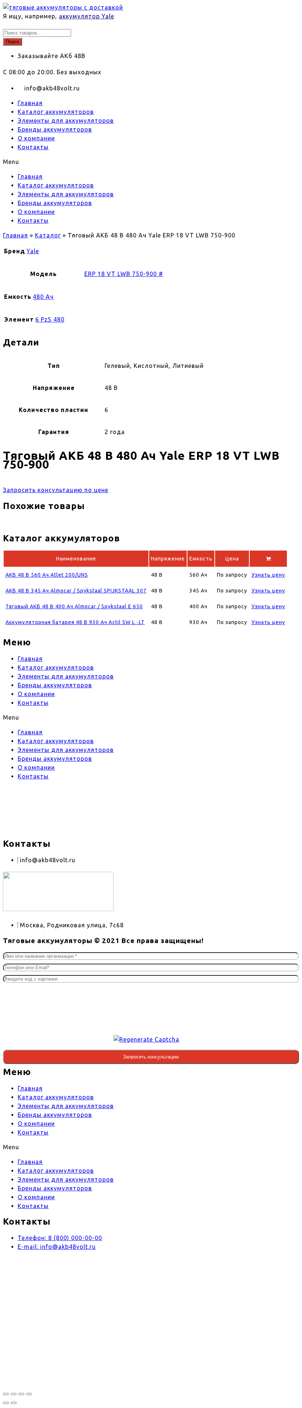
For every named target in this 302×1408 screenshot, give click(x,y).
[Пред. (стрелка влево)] (6, 1403)
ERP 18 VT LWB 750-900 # (123, 274)
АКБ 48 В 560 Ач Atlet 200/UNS (47, 575)
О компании (36, 138)
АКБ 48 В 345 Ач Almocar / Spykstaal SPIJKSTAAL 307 (76, 591)
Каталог (48, 235)
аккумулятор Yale (86, 16)
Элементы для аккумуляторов (66, 120)
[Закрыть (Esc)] (29, 1394)
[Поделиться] (21, 1394)
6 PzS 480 (49, 319)
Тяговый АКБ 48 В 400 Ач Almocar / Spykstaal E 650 (74, 606)
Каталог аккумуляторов (56, 111)
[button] (151, 161)
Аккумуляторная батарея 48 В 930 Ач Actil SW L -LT (75, 622)
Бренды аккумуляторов (55, 129)
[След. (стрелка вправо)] (14, 1403)
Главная (30, 103)
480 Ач (43, 296)
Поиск (12, 41)
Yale (33, 251)
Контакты (33, 147)
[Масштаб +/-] (6, 1394)
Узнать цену (268, 575)
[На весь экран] (14, 1394)
